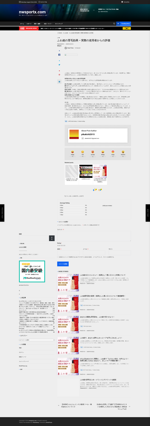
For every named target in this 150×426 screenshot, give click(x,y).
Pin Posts (21, 328)
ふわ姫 (69, 196)
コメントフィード (24, 361)
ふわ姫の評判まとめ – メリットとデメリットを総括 (98, 380)
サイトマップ (58, 23)
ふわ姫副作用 (75, 196)
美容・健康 (37, 23)
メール (86, 249)
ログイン (21, 352)
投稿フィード (22, 357)
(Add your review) (107, 205)
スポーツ (29, 23)
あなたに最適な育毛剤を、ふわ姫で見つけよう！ (97, 317)
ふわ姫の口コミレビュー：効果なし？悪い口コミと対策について (103, 275)
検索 (20, 234)
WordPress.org (23, 366)
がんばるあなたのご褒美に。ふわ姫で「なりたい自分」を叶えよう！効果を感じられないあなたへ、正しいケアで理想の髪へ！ (104, 360)
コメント (60, 229)
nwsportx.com (32, 11)
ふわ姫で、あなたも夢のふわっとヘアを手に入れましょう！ (101, 338)
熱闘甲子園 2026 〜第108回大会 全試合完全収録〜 (33, 312)
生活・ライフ (47, 23)
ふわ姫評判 (81, 196)
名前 (59, 249)
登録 (20, 348)
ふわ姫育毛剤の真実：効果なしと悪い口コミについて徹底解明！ (103, 296)
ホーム (22, 23)
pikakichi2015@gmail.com (92, 138)
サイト (111, 249)
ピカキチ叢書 (22, 247)
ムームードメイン (24, 285)
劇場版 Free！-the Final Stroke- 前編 (108, 9)
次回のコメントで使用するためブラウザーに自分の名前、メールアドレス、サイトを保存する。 (87, 257)
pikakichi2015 (60, 44)
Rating (59, 243)
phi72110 (82, 283)
